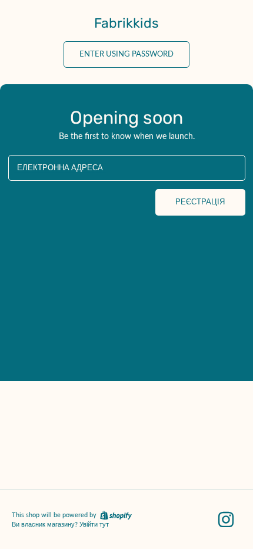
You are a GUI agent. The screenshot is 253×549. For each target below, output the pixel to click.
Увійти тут (94, 524)
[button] (126, 54)
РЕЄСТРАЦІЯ (200, 201)
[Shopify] (115, 514)
